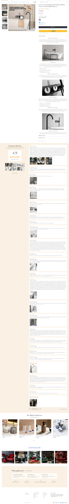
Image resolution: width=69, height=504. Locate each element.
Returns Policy (34, 495)
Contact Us (44, 497)
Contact (5, 0)
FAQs (34, 497)
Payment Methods (35, 496)
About (2, 0)
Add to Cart (53, 27)
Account (44, 496)
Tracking (34, 498)
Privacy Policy (44, 495)
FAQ (6, 0)
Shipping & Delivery (35, 494)
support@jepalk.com (27, 494)
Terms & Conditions (45, 494)
